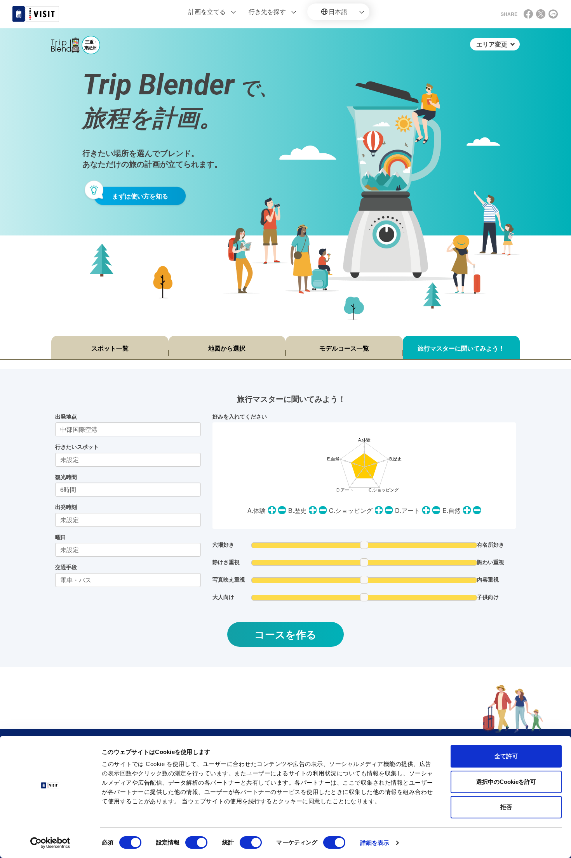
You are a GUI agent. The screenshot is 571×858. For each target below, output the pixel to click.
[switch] (196, 842)
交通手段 (66, 567)
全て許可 (506, 756)
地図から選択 (226, 348)
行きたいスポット (77, 446)
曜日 (60, 537)
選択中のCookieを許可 (506, 781)
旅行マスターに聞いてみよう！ (461, 348)
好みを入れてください (239, 416)
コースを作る (285, 634)
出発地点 (66, 416)
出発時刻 (66, 507)
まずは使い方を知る (140, 195)
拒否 (506, 807)
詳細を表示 (375, 842)
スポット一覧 (110, 348)
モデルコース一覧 (344, 348)
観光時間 (66, 477)
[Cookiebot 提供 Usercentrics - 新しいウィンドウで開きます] (50, 843)
